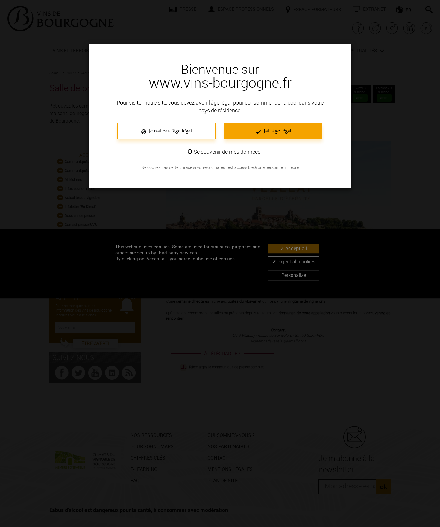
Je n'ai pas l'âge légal (170, 131)
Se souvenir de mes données (227, 151)
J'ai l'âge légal (276, 131)
